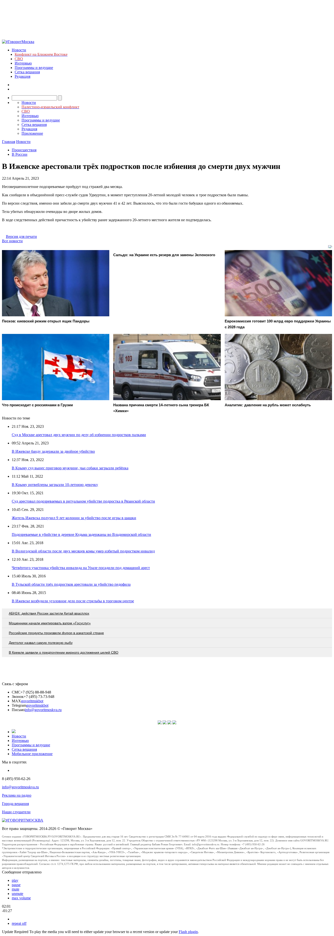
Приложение (32, 133)
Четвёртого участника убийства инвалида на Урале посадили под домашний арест (81, 568)
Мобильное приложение (32, 754)
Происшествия (24, 150)
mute (15, 889)
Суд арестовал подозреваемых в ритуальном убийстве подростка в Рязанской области (83, 501)
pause (16, 885)
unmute (17, 894)
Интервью (23, 63)
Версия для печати (21, 236)
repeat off (19, 923)
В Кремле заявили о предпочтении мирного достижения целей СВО (63, 652)
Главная (8, 142)
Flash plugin (188, 932)
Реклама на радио (16, 795)
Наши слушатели (16, 812)
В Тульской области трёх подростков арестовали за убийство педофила (71, 584)
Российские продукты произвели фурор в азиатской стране (56, 633)
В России (19, 154)
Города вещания (15, 804)
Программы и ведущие (34, 68)
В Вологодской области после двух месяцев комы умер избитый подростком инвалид (83, 551)
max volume (21, 898)
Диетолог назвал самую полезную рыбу (41, 643)
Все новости (12, 241)
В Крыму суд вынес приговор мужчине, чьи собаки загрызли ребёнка (70, 468)
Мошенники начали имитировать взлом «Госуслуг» (50, 623)
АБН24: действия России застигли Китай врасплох (49, 613)
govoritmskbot (32, 701)
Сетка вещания (27, 72)
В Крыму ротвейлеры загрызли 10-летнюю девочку (55, 485)
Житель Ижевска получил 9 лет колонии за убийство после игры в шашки (74, 518)
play (15, 880)
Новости (19, 50)
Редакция (22, 76)
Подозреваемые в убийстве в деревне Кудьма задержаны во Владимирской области (81, 534)
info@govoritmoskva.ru (43, 710)
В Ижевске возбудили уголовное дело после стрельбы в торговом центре (73, 601)
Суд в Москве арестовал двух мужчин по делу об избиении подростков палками (79, 435)
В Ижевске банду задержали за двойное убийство (53, 451)
